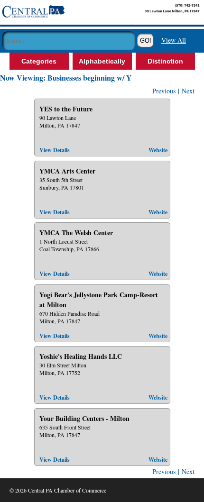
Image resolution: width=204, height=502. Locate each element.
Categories (38, 61)
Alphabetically (102, 61)
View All (173, 40)
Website (157, 150)
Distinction (165, 61)
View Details (54, 150)
